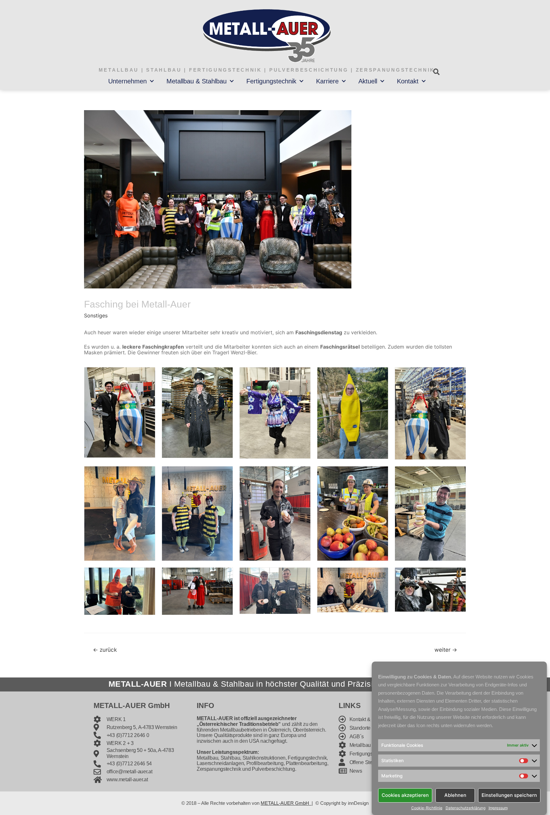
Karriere (327, 81)
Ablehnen (455, 795)
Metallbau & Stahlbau (196, 81)
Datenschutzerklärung (465, 808)
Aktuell (367, 81)
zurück (105, 649)
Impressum (498, 808)
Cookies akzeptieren (405, 795)
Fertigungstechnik (271, 81)
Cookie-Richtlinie (426, 808)
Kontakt (408, 81)
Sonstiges (96, 315)
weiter (445, 649)
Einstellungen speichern (509, 795)
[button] (436, 72)
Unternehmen (127, 81)
